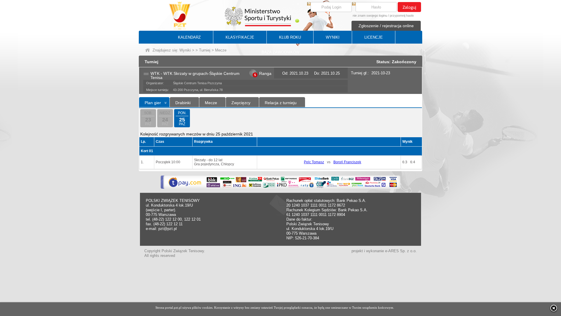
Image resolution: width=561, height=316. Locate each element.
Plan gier (153, 102)
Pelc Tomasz (314, 162)
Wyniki (185, 50)
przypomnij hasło (402, 15)
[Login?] (309, 4)
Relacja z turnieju (281, 102)
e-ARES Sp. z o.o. (401, 251)
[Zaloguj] (409, 7)
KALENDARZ (189, 37)
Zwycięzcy (240, 102)
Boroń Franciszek (347, 162)
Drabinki (183, 102)
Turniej (204, 50)
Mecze (211, 102)
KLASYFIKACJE (240, 37)
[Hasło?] (354, 4)
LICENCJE (373, 37)
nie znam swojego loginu (370, 15)
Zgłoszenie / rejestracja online (386, 25)
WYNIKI (333, 37)
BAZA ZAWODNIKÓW (280, 52)
